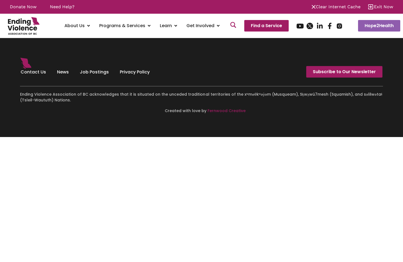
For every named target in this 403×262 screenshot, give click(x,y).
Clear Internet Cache (338, 6)
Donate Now (23, 6)
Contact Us (33, 72)
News (63, 72)
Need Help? (62, 6)
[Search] (233, 26)
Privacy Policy (135, 72)
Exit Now (383, 6)
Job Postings (94, 72)
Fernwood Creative (227, 110)
